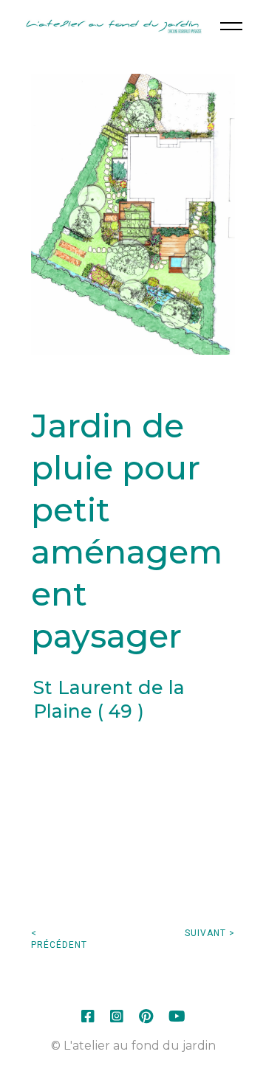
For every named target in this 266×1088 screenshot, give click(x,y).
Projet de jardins (134, 784)
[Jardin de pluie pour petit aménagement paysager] (132, 214)
